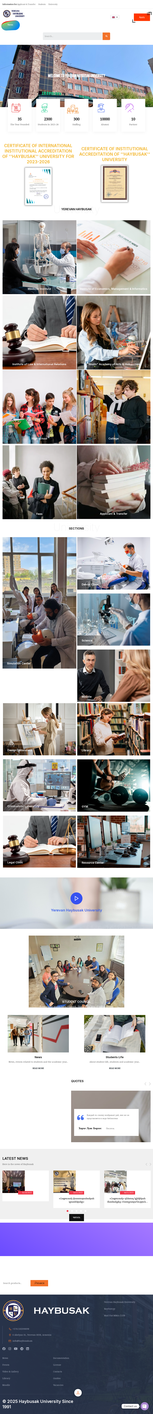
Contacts (57, 1371)
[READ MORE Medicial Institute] (39, 293)
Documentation (61, 1358)
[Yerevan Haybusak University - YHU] (13, 14)
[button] (145, 1084)
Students (42, 4)
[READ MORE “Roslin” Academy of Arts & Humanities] (114, 368)
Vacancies (58, 1385)
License (57, 1364)
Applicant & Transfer (27, 4)
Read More (38, 1068)
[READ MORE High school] (39, 443)
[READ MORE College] (114, 443)
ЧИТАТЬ (76, 1217)
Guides (57, 1378)
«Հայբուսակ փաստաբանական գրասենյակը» (76, 1200)
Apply (142, 17)
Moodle (6, 1385)
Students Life (115, 1057)
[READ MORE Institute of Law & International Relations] (39, 368)
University (53, 4)
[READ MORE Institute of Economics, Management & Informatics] (114, 293)
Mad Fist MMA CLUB (114, 1315)
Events (5, 1364)
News (38, 1057)
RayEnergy (109, 1308)
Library (6, 1378)
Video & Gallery (10, 1371)
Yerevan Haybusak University (119, 1302)
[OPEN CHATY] (145, 1406)
